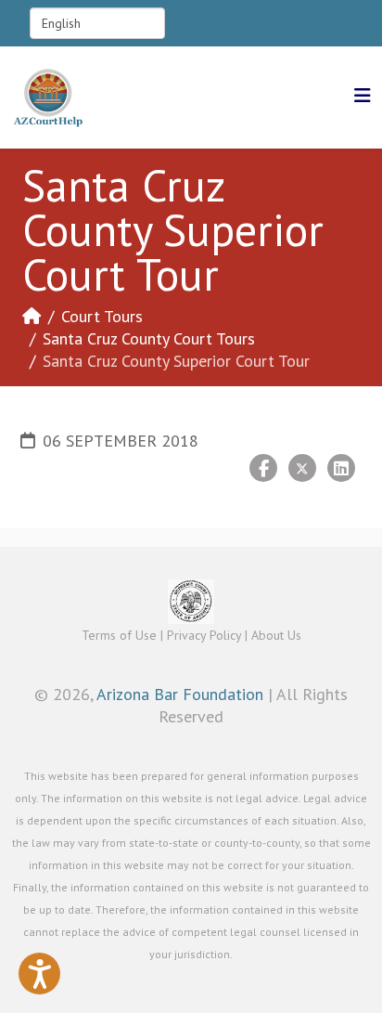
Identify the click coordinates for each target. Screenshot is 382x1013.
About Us (276, 635)
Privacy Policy (204, 635)
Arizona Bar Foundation (179, 694)
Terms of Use (119, 635)
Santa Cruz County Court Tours (149, 338)
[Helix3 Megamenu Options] (362, 96)
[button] (39, 973)
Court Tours (102, 316)
